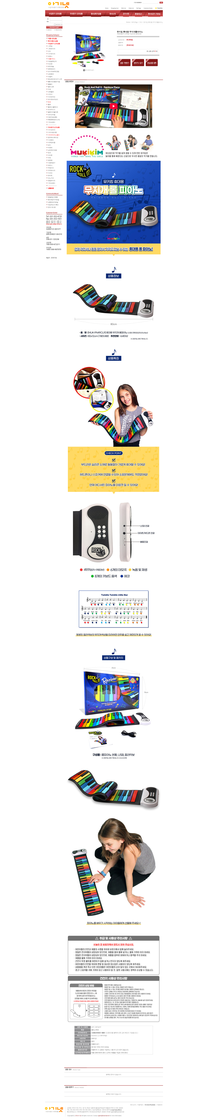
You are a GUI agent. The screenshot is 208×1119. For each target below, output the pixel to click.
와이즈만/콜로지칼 (54, 81)
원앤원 (50, 160)
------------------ (52, 185)
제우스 (50, 165)
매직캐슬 (51, 66)
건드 (49, 51)
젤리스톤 (51, 87)
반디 (49, 145)
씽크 (49, 153)
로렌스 (50, 56)
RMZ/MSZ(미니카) (54, 120)
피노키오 (51, 178)
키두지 (50, 94)
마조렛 (50, 64)
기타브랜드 (51, 122)
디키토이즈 (51, 54)
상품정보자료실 (53, 202)
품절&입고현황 (53, 197)
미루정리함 (51, 142)
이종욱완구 (51, 163)
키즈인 (50, 173)
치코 (49, 89)
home (128, 22)
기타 (140, 22)
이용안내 (159, 1104)
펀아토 (50, 175)
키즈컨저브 (51, 97)
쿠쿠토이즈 (51, 170)
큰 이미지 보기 (89, 70)
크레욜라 (51, 92)
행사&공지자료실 (53, 200)
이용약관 (140, 1104)
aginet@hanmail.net (117, 1112)
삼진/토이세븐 (52, 150)
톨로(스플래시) (53, 107)
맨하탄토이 (51, 69)
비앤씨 (50, 147)
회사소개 (133, 1104)
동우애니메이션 (53, 137)
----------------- (52, 125)
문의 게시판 (52, 207)
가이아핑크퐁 (52, 132)
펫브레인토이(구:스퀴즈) (55, 79)
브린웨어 (51, 74)
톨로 (49, 104)
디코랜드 (51, 140)
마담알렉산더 (52, 61)
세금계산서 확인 (53, 205)
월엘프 (50, 84)
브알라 (50, 76)
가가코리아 (51, 130)
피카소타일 (51, 114)
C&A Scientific (52, 117)
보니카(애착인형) (53, 71)
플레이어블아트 (53, 112)
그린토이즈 (51, 49)
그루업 (50, 46)
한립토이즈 (51, 180)
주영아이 (51, 168)
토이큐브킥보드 (53, 99)
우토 (49, 158)
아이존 (50, 155)
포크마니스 (51, 109)
